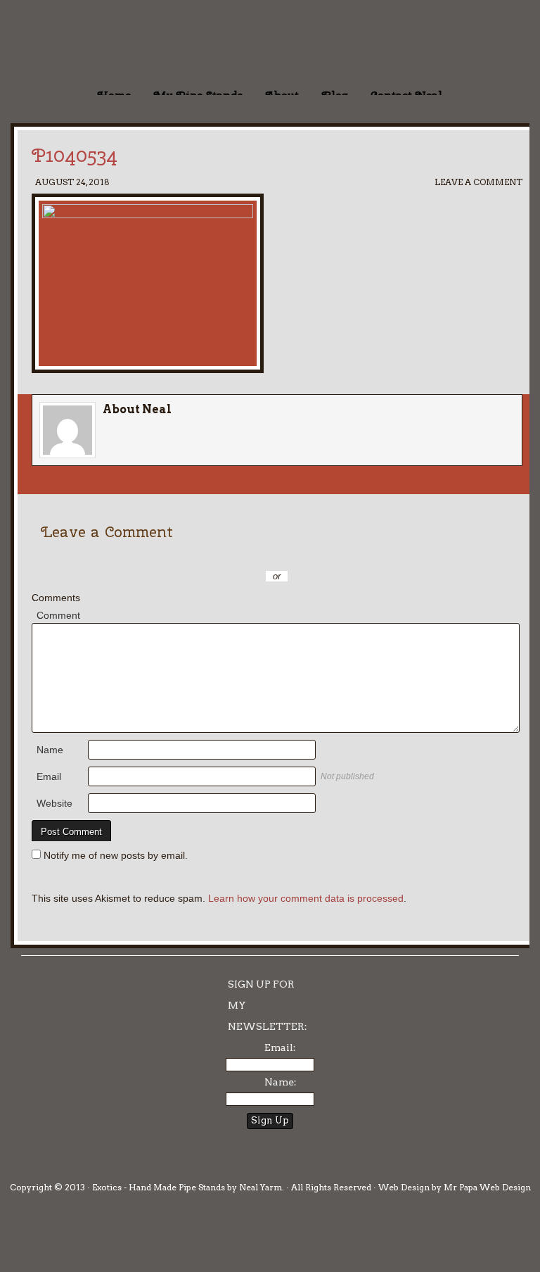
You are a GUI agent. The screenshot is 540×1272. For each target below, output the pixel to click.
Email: (280, 1047)
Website (54, 803)
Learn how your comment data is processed (306, 898)
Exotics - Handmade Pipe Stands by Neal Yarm (116, 42)
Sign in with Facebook (340, 555)
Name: (280, 1082)
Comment (58, 615)
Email (49, 776)
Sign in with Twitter (213, 555)
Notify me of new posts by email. (116, 855)
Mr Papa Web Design (487, 1187)
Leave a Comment (478, 182)
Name (50, 749)
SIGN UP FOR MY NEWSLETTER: (267, 1005)
